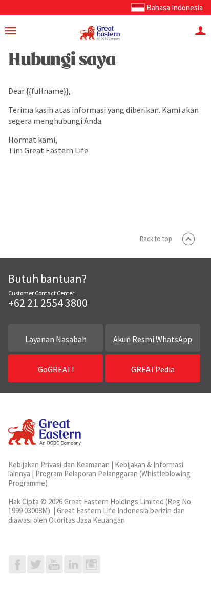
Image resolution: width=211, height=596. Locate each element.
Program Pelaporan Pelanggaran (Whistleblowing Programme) (99, 478)
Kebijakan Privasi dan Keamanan (59, 464)
